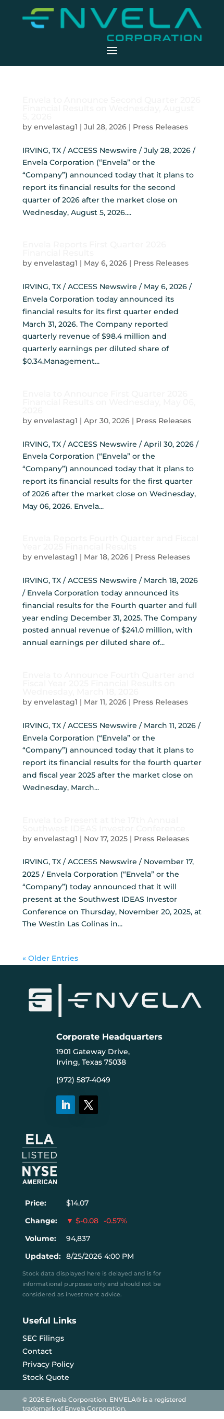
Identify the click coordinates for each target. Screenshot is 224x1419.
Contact (37, 1351)
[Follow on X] (88, 1104)
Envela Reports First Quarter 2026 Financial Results (94, 249)
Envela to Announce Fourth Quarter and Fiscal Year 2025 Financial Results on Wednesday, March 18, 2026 (108, 683)
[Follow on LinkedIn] (65, 1104)
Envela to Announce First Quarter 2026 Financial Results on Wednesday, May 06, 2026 (109, 402)
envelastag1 (56, 127)
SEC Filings (43, 1338)
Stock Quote (45, 1377)
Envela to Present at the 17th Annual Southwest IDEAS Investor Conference (103, 824)
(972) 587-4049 (83, 1079)
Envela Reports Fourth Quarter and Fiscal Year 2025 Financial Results (110, 542)
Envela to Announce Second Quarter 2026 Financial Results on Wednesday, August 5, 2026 (111, 108)
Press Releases (160, 127)
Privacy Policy (48, 1364)
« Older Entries (50, 958)
